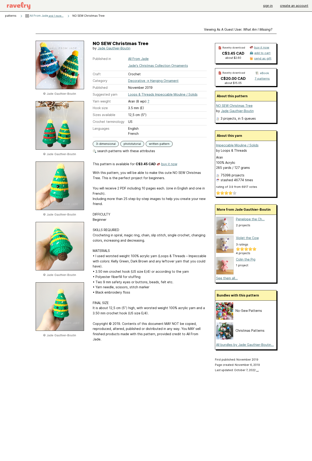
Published (100, 87)
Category (100, 81)
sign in (268, 6)
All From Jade (46, 15)
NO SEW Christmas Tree (234, 106)
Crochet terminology (108, 122)
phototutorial (132, 144)
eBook (264, 73)
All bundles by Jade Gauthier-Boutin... (245, 345)
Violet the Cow (247, 238)
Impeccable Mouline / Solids (237, 145)
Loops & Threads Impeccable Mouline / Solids (163, 94)
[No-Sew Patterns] (224, 318)
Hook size (100, 108)
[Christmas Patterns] (224, 338)
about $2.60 (233, 57)
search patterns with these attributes (125, 151)
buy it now (169, 164)
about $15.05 (233, 83)
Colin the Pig (245, 259)
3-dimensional (106, 144)
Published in (102, 59)
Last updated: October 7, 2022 (237, 370)
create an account (294, 6)
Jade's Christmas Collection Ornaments (158, 65)
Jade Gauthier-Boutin (114, 48)
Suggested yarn (105, 94)
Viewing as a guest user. (238, 29)
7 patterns (262, 78)
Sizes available (104, 115)
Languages (101, 128)
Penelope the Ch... (250, 219)
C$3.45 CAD (233, 53)
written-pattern (159, 144)
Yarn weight (102, 101)
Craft (97, 74)
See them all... (227, 278)
